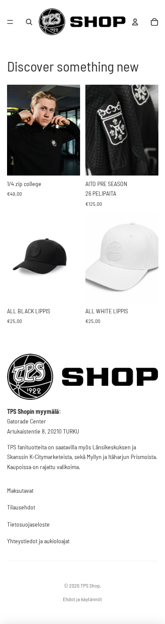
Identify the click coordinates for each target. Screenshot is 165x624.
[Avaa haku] (29, 22)
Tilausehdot (21, 507)
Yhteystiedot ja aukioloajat (38, 541)
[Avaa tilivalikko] (135, 22)
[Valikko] (10, 22)
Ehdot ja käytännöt (82, 599)
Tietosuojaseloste (28, 524)
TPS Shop (90, 585)
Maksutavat (20, 490)
